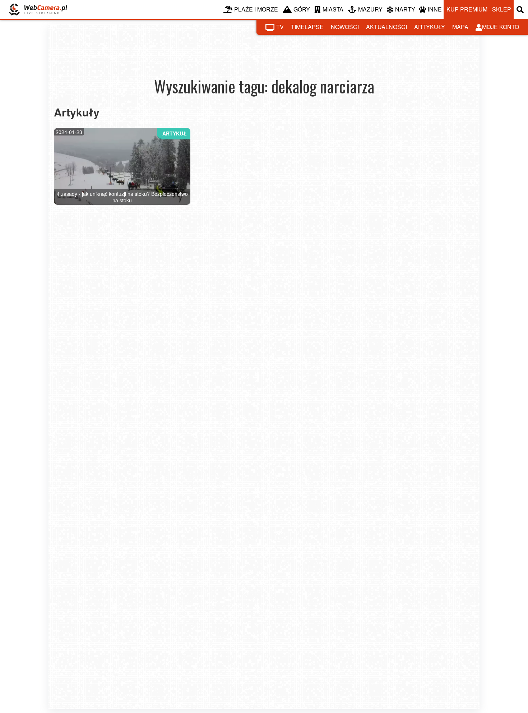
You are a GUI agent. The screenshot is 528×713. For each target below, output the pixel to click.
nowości (345, 27)
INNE (435, 9)
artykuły (429, 27)
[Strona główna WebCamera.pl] (38, 9)
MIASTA (333, 9)
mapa (460, 27)
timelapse (307, 27)
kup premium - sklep (478, 9)
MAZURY (370, 9)
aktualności (386, 27)
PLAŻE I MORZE (256, 9)
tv (280, 27)
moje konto (500, 27)
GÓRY (301, 9)
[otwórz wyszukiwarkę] (521, 9)
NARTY (405, 9)
